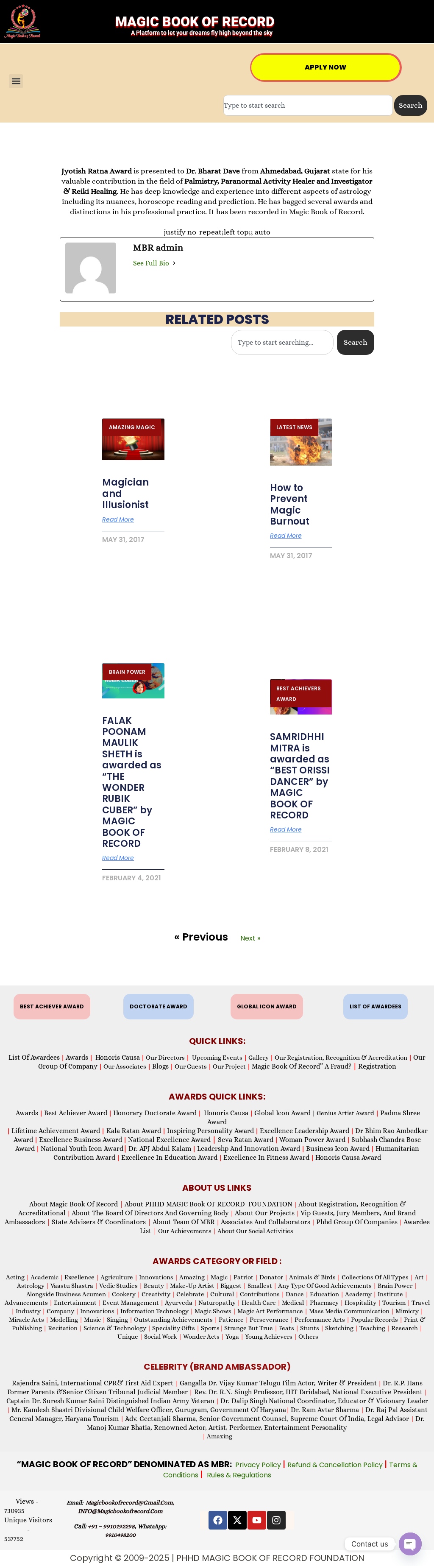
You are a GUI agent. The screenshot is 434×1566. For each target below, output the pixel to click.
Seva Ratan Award (244, 1140)
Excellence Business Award (80, 1140)
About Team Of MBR (184, 1222)
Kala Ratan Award (133, 1131)
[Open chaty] (410, 1544)
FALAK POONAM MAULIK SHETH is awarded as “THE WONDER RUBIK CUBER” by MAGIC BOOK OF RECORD (131, 782)
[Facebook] (218, 1520)
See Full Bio (151, 263)
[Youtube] (257, 1520)
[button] (16, 81)
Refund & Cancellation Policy (335, 1465)
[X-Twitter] (237, 1520)
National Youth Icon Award (84, 1148)
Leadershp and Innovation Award (248, 1148)
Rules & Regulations (239, 1475)
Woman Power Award (312, 1140)
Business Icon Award (338, 1148)
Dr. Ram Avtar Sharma (325, 1410)
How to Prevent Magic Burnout (289, 504)
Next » (250, 938)
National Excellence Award (172, 1140)
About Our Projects (265, 1213)
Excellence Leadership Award (304, 1131)
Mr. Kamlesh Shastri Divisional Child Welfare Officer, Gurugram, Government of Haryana (148, 1410)
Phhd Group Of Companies (357, 1222)
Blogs (160, 1066)
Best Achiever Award (75, 1113)
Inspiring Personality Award (210, 1131)
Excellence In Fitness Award (266, 1157)
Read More (118, 519)
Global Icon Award (282, 1113)
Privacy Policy (259, 1465)
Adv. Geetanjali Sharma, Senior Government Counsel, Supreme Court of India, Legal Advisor (268, 1419)
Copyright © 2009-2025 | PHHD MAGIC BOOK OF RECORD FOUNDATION (217, 1558)
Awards (77, 1057)
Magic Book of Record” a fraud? (304, 1066)
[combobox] (308, 105)
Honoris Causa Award (348, 1157)
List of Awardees (34, 1057)
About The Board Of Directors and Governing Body (150, 1213)
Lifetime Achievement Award (55, 1131)
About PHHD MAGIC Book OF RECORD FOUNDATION (208, 1204)
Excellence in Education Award (169, 1157)
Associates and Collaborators (265, 1222)
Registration (377, 1066)
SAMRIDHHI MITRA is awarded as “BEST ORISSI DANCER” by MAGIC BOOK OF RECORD (300, 776)
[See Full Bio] (174, 263)
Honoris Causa (117, 1057)
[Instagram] (276, 1520)
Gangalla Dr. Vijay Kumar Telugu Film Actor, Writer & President (278, 1383)
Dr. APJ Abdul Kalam (159, 1148)
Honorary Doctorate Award (155, 1113)
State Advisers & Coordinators (101, 1222)
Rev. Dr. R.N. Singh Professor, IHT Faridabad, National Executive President (307, 1392)
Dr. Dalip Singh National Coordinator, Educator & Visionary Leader (324, 1401)
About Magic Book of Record (76, 1204)
